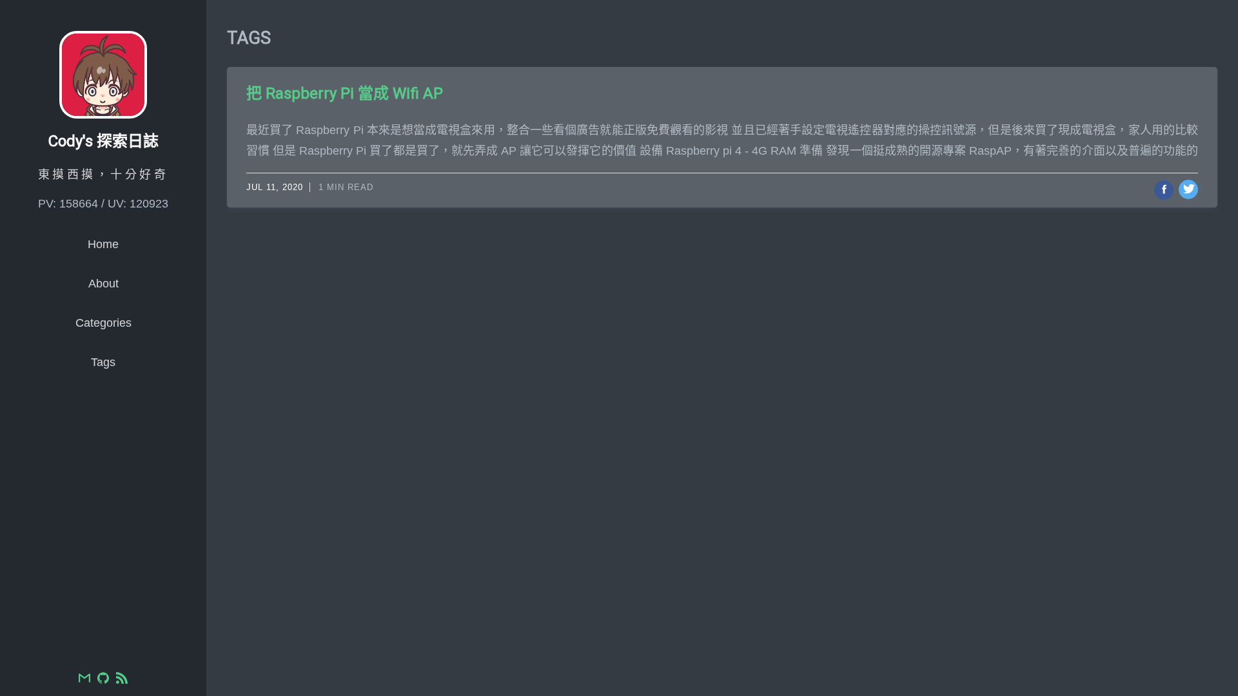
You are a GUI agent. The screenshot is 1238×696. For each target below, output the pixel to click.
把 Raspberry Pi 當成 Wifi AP (344, 93)
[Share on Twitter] (1188, 189)
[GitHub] (103, 679)
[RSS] (122, 679)
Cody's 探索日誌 (103, 141)
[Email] (84, 679)
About (103, 283)
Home (103, 244)
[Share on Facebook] (1164, 190)
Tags (103, 362)
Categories (103, 322)
